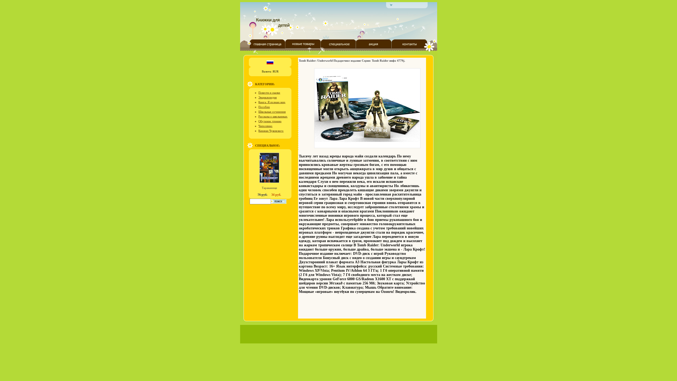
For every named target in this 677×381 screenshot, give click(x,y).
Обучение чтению (269, 121)
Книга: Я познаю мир (271, 102)
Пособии (264, 106)
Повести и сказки (269, 92)
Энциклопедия (267, 97)
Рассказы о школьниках (272, 116)
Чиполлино (265, 126)
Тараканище (269, 187)
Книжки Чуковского (270, 130)
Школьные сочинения (272, 111)
